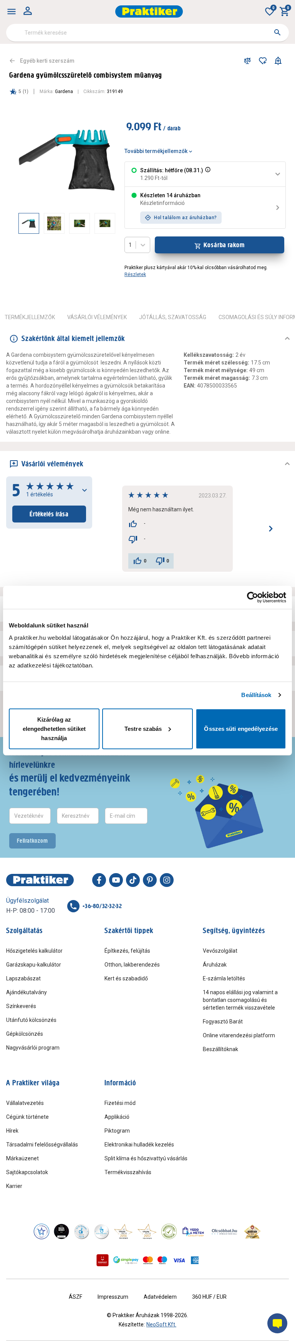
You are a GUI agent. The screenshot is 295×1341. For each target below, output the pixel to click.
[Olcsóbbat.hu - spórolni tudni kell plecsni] (224, 1231)
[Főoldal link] (149, 11)
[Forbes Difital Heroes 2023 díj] (61, 1231)
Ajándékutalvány (26, 992)
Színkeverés (21, 1006)
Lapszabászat (23, 978)
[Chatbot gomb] (277, 1323)
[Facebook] (99, 880)
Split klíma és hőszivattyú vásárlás (145, 1158)
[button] (207, 174)
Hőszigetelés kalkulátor (34, 951)
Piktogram (117, 1131)
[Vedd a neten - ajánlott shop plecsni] (193, 1231)
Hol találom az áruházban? (185, 217)
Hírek (12, 1131)
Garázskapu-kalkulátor (33, 965)
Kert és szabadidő (126, 978)
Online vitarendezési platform (239, 1035)
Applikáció (116, 1117)
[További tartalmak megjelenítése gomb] (100, 223)
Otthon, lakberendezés (132, 965)
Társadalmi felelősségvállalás (42, 1144)
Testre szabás (143, 728)
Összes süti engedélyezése (241, 728)
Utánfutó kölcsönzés (31, 1020)
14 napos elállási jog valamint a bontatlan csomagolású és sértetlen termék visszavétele (240, 1000)
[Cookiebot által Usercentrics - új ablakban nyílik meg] (252, 597)
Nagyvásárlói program (33, 1048)
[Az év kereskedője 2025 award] (253, 1231)
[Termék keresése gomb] (277, 32)
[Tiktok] (133, 880)
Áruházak (215, 965)
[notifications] (278, 60)
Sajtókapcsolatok (27, 1172)
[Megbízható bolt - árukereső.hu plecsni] (169, 1231)
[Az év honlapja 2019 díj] (101, 1231)
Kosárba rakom (224, 245)
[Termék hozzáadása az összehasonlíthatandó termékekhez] (247, 60)
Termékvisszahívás (127, 1172)
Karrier (14, 1186)
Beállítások (256, 695)
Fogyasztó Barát (223, 1021)
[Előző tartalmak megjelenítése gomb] (18, 223)
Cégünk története (27, 1117)
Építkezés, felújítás (127, 951)
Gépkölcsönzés (24, 1034)
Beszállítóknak (220, 1049)
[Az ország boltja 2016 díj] (123, 1231)
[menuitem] (11, 11)
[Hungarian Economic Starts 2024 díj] (41, 1231)
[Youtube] (116, 880)
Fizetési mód (120, 1103)
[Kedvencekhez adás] (262, 60)
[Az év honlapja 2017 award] (147, 1231)
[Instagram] (167, 880)
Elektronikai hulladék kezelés (139, 1144)
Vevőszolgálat (220, 951)
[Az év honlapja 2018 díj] (81, 1231)
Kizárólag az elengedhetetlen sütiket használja (54, 728)
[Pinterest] (150, 880)
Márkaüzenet (22, 1158)
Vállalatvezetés (25, 1103)
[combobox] (147, 33)
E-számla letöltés (224, 978)
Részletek (135, 274)
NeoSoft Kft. (161, 1324)
